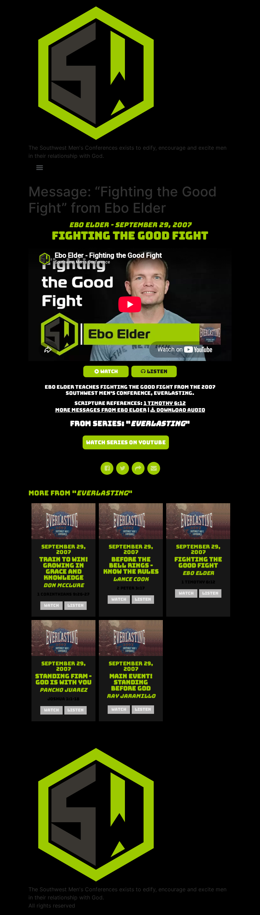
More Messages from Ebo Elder (101, 410)
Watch (109, 371)
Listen (157, 371)
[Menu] (40, 168)
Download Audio (180, 410)
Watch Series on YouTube (126, 442)
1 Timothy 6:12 (165, 403)
